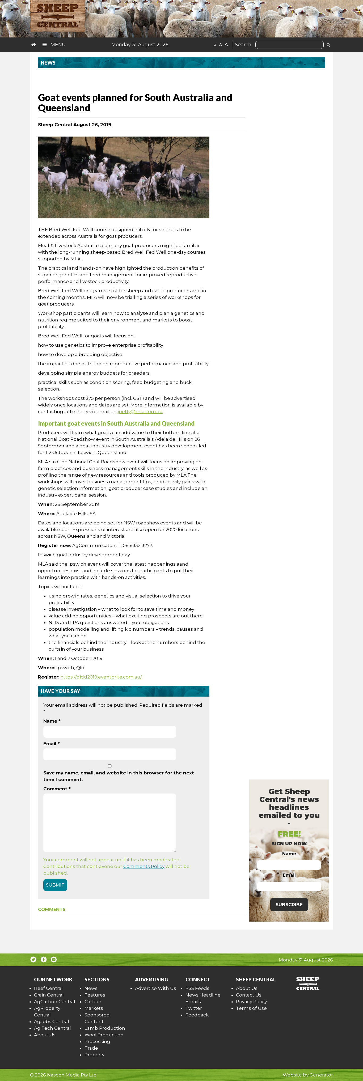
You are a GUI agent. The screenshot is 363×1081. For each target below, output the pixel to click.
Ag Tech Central (52, 1028)
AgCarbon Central (54, 1001)
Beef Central (48, 988)
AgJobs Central (51, 1021)
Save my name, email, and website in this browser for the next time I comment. (118, 776)
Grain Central (49, 995)
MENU (57, 45)
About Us (45, 1034)
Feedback (197, 1015)
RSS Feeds (197, 988)
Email (51, 743)
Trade (91, 1048)
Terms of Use (251, 1008)
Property (94, 1054)
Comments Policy (143, 866)
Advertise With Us (155, 988)
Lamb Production (105, 1028)
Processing (97, 1041)
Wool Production (104, 1034)
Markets (94, 1008)
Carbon (93, 1001)
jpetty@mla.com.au (140, 411)
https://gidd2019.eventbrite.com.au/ (101, 677)
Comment (57, 788)
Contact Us (248, 995)
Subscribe (289, 904)
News (91, 988)
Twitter (193, 1008)
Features (95, 995)
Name (52, 721)
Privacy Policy (251, 1001)
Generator (321, 1075)
